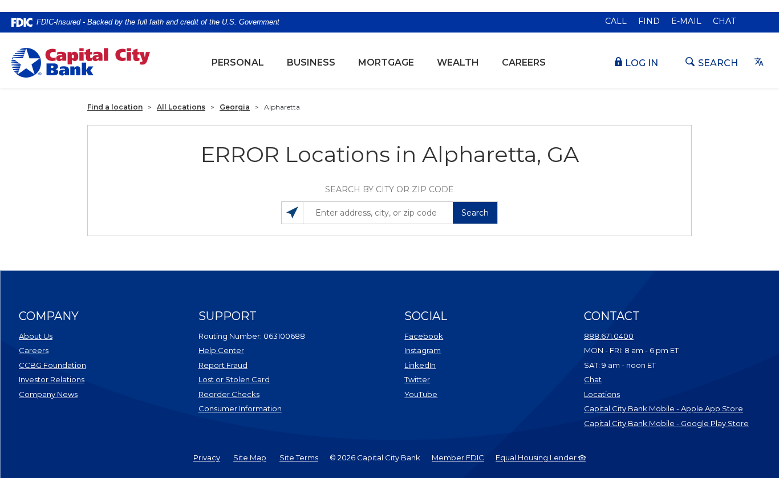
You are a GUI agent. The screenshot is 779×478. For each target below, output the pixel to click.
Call (616, 20)
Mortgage (386, 62)
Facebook (450, 336)
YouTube (450, 394)
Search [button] (475, 213)
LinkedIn (450, 365)
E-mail (686, 21)
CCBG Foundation (52, 365)
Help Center (221, 350)
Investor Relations (64, 379)
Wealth (463, 62)
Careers (524, 62)
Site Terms (298, 457)
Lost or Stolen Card (234, 379)
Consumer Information (240, 408)
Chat (724, 21)
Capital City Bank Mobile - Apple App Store (666, 408)
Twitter (450, 379)
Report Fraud (223, 365)
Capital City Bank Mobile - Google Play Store (666, 423)
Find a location (115, 107)
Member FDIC (458, 457)
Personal (238, 62)
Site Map (249, 457)
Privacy (206, 457)
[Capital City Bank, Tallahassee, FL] (80, 63)
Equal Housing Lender (537, 457)
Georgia (235, 107)
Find (649, 20)
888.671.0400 (609, 336)
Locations (648, 394)
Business (311, 62)
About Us (35, 336)
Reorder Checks (257, 394)
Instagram (450, 350)
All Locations (181, 107)
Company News (48, 394)
